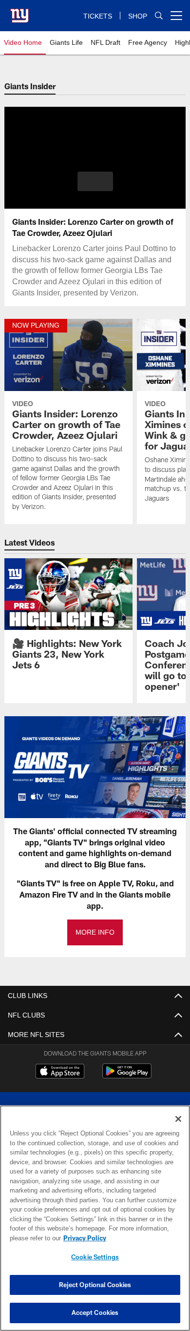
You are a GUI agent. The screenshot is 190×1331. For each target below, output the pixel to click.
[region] (95, 1218)
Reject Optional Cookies (95, 1285)
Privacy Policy (82, 1238)
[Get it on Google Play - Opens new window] (127, 1076)
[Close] (178, 1119)
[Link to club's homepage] (19, 12)
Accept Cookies (95, 1312)
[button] (95, 181)
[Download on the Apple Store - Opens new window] (60, 1072)
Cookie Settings (95, 1257)
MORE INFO (95, 932)
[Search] (159, 15)
